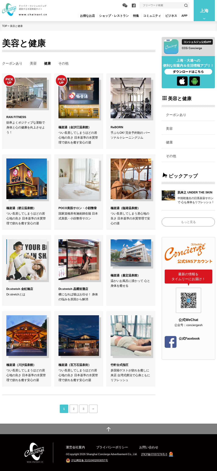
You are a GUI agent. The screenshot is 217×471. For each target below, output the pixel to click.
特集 (136, 15)
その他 (63, 63)
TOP (4, 26)
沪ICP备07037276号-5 (154, 454)
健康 (169, 142)
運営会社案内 (75, 447)
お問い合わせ (148, 447)
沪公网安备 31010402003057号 (89, 460)
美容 (33, 63)
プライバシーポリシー (112, 447)
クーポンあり (12, 63)
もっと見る (188, 222)
